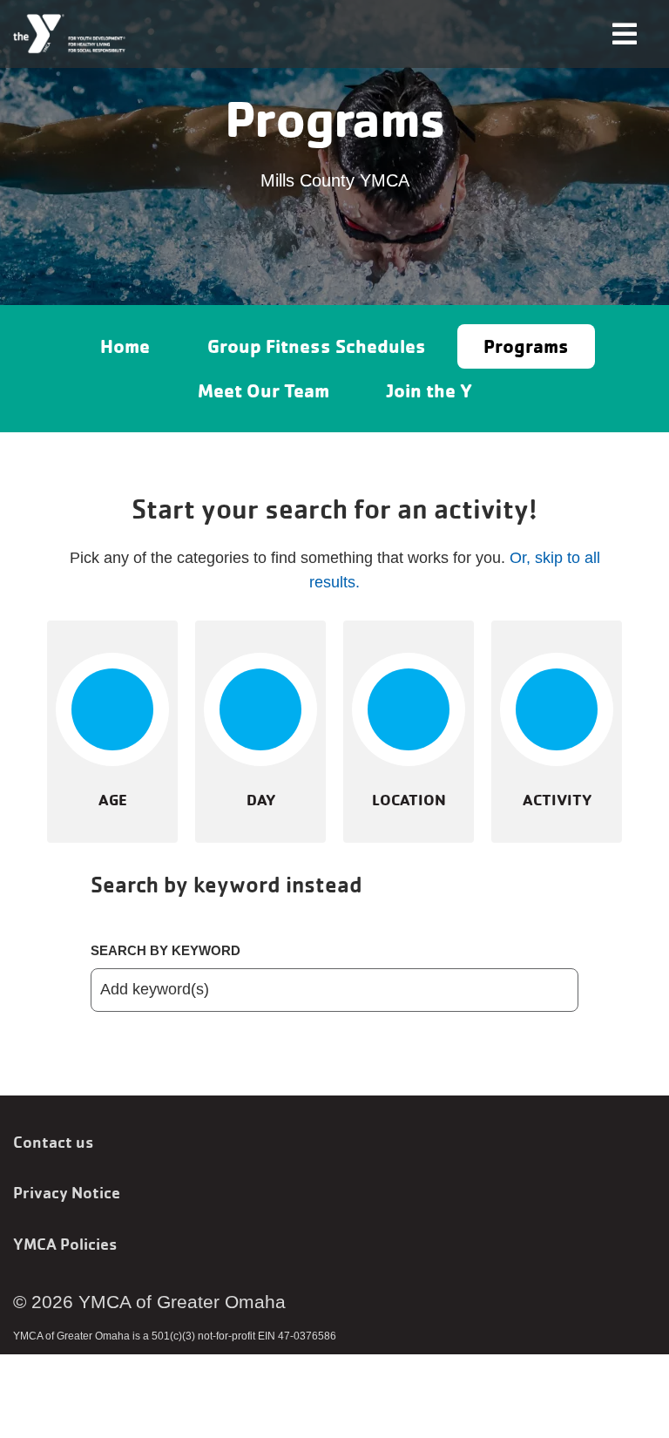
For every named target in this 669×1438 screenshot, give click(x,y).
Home (125, 346)
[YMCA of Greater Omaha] (70, 34)
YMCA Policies (65, 1243)
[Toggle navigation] (624, 32)
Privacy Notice (66, 1192)
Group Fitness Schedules (316, 346)
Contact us (53, 1141)
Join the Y (429, 390)
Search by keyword (165, 950)
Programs (526, 346)
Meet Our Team (263, 390)
